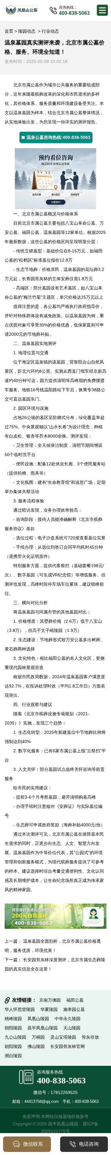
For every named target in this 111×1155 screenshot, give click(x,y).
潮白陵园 (13, 1055)
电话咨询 (89, 1144)
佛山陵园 (36, 1046)
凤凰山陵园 (38, 1018)
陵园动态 (26, 31)
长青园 (28, 278)
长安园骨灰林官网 (67, 1046)
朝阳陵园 (13, 1027)
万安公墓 (74, 639)
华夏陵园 (49, 1009)
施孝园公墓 (74, 1009)
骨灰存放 (90, 1037)
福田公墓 (30, 232)
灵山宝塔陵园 (63, 1037)
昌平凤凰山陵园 (42, 1027)
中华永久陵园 (67, 1018)
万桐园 (38, 1037)
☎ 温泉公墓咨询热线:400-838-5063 (55, 137)
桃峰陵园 (13, 1018)
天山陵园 (71, 1027)
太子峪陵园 (52, 630)
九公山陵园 (15, 1037)
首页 (9, 31)
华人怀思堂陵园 (20, 1009)
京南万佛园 (50, 1000)
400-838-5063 (61, 1080)
